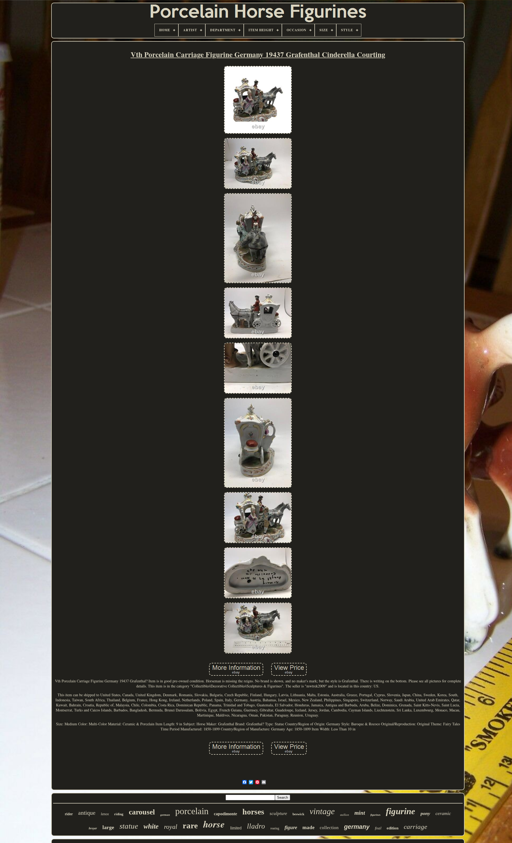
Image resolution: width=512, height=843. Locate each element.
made (308, 827)
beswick (298, 814)
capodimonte (225, 814)
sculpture (278, 813)
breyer (93, 828)
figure (291, 827)
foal (378, 828)
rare (190, 825)
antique (86, 812)
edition (392, 828)
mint (359, 813)
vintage (322, 811)
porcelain (192, 811)
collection (329, 827)
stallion (344, 814)
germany (357, 826)
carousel (142, 812)
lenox (105, 814)
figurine (400, 811)
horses (253, 811)
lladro (256, 826)
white (151, 826)
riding (118, 814)
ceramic (443, 813)
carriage (415, 826)
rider (69, 814)
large (108, 827)
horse (214, 823)
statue (128, 826)
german (165, 814)
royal (170, 826)
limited (236, 828)
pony (425, 813)
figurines (375, 814)
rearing (274, 828)
